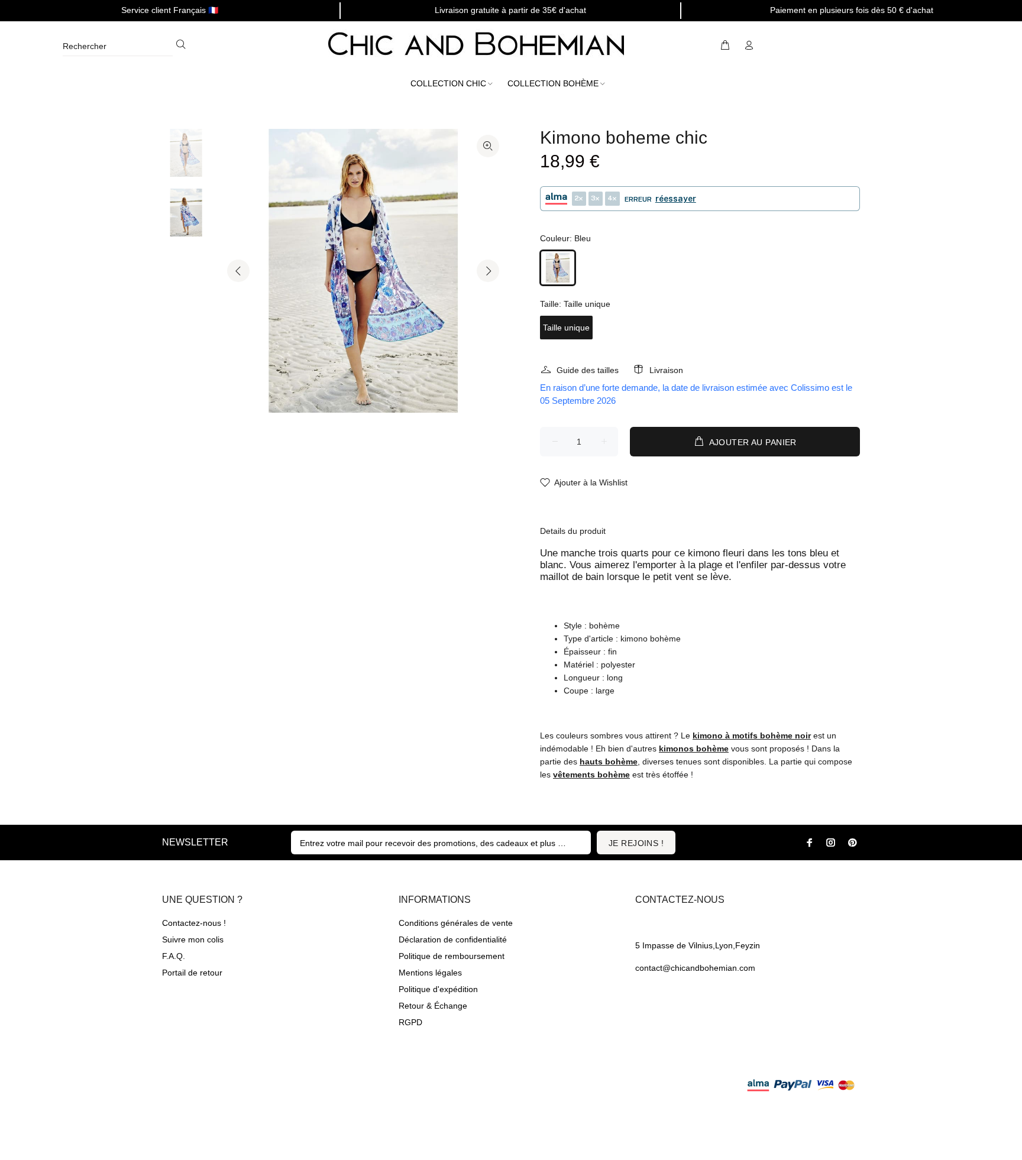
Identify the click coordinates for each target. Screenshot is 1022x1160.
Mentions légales (430, 972)
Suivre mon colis (193, 939)
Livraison (666, 370)
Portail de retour (192, 972)
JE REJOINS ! (636, 843)
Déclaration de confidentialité (453, 939)
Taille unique (566, 327)
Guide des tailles (588, 370)
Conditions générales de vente (456, 923)
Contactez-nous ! (194, 923)
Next (488, 271)
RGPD (410, 1022)
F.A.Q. (173, 956)
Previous (238, 271)
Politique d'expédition (438, 989)
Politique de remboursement (451, 956)
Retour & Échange (433, 1005)
